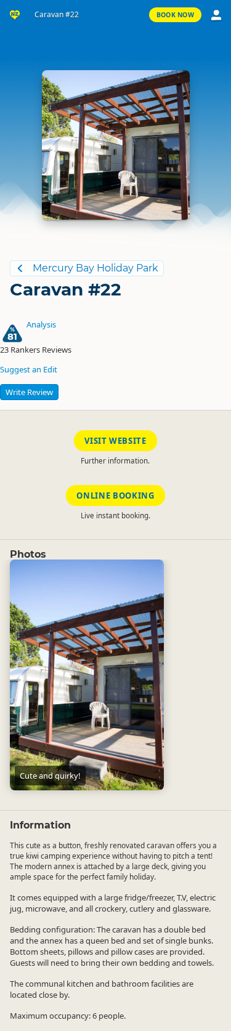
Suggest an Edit (28, 369)
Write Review (29, 392)
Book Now (175, 14)
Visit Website (115, 440)
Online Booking (115, 495)
